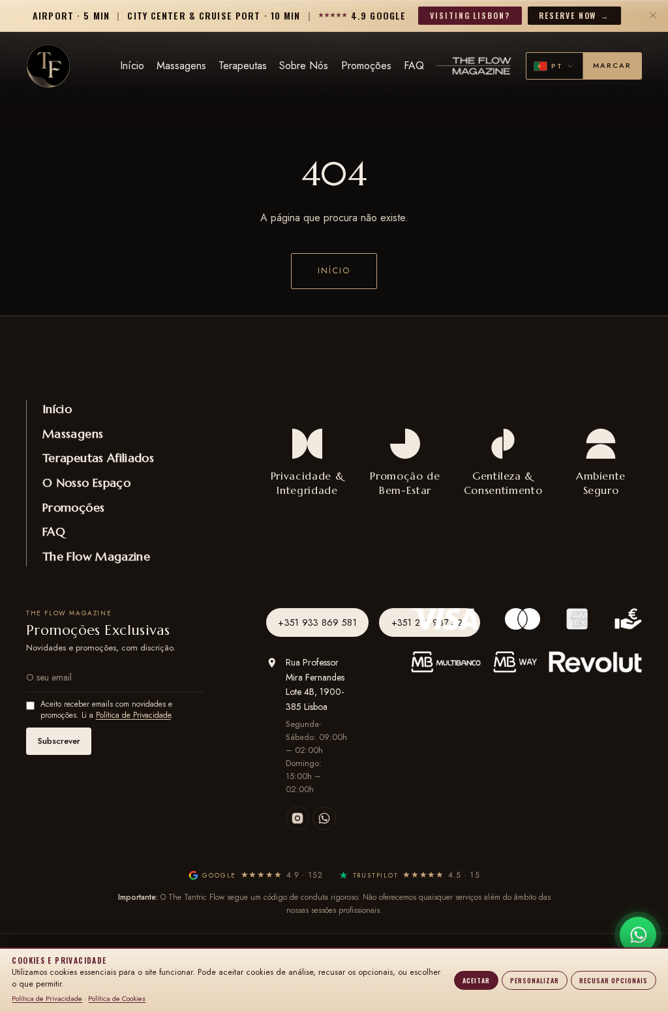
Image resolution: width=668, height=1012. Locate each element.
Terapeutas (243, 65)
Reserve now (574, 15)
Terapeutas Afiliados (98, 457)
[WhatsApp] (324, 818)
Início (132, 65)
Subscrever (59, 741)
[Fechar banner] (653, 15)
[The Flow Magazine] (474, 66)
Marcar (612, 65)
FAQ (414, 65)
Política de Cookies (116, 998)
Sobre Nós (303, 65)
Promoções (366, 65)
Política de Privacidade (133, 715)
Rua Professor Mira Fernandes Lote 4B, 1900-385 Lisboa (315, 684)
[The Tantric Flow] (48, 66)
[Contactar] (638, 935)
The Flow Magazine (96, 556)
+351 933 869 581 (317, 622)
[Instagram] (297, 818)
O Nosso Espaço (86, 482)
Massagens (181, 65)
